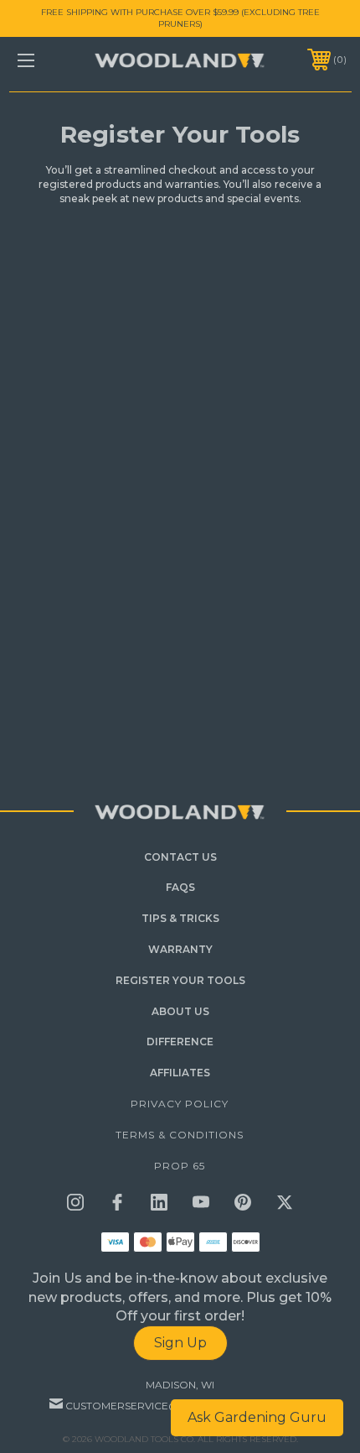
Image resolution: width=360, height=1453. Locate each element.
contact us (180, 857)
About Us (180, 1011)
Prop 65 (179, 1165)
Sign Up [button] (180, 1343)
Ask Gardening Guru (257, 1417)
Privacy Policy (180, 1103)
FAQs (180, 887)
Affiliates (180, 1072)
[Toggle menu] (50, 60)
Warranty (180, 949)
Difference (180, 1041)
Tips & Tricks (180, 918)
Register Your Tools (180, 980)
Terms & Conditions (180, 1134)
